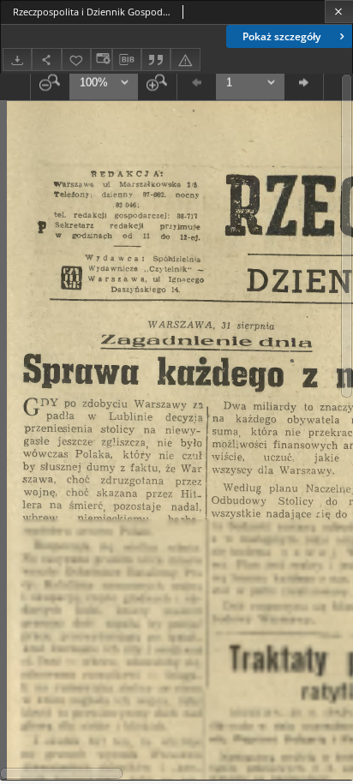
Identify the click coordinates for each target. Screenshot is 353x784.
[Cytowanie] (156, 59)
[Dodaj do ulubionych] (76, 59)
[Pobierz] (17, 59)
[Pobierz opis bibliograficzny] (126, 60)
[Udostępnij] (46, 59)
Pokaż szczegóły (281, 36)
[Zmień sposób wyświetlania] (101, 59)
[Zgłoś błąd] (185, 59)
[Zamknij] (339, 11)
